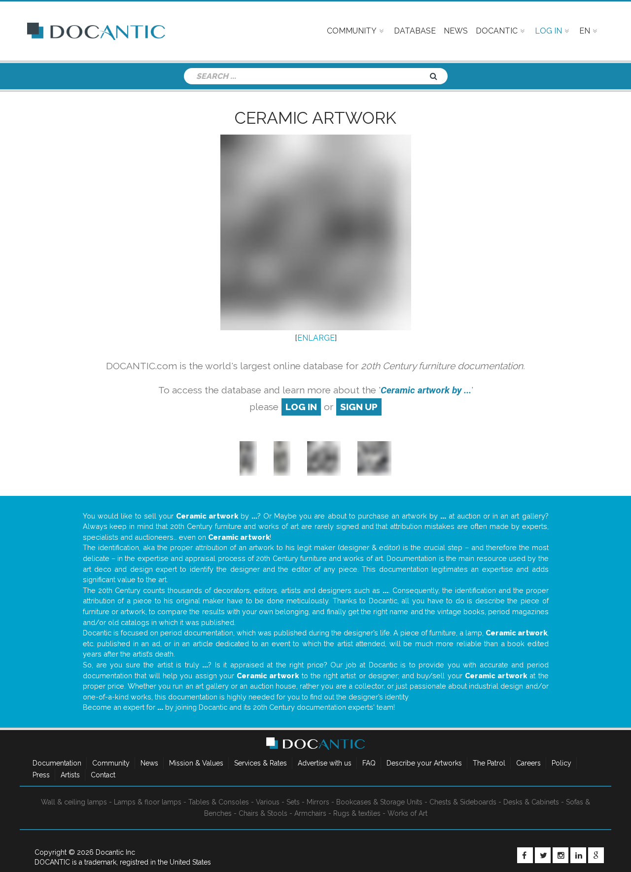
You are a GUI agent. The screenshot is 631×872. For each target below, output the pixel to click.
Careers (528, 763)
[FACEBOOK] (525, 855)
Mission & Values (196, 763)
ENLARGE (316, 338)
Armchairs (310, 813)
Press (41, 775)
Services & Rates (260, 763)
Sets (293, 802)
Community (111, 763)
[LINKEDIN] (578, 855)
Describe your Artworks (424, 763)
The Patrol (489, 763)
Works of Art (407, 813)
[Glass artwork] (248, 457)
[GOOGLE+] (596, 855)
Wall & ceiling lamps (74, 802)
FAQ (369, 763)
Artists (70, 775)
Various (268, 802)
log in (301, 406)
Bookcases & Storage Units (379, 802)
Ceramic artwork (315, 118)
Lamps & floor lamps (147, 802)
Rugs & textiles (357, 813)
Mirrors (318, 802)
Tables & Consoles (218, 802)
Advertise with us (324, 763)
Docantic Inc (115, 852)
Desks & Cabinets (531, 802)
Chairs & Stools (263, 813)
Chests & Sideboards (462, 802)
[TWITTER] (543, 855)
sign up (359, 406)
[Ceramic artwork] (324, 457)
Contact (103, 775)
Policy (561, 763)
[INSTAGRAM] (560, 855)
